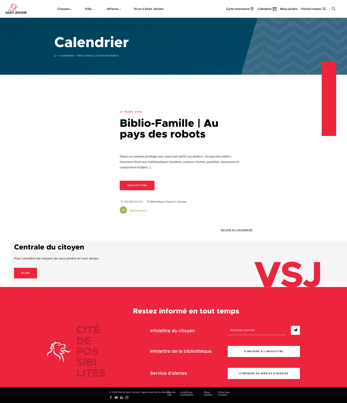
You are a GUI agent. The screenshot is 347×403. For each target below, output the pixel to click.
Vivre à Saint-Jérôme (149, 9)
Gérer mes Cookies (224, 393)
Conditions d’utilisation (187, 393)
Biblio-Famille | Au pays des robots (98, 56)
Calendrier (264, 9)
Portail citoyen (311, 9)
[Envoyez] (295, 330)
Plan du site (171, 393)
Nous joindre (289, 9)
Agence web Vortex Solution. (156, 392)
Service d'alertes (168, 373)
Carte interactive (238, 9)
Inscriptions (137, 185)
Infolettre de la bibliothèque (181, 351)
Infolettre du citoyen (172, 331)
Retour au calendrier (237, 230)
